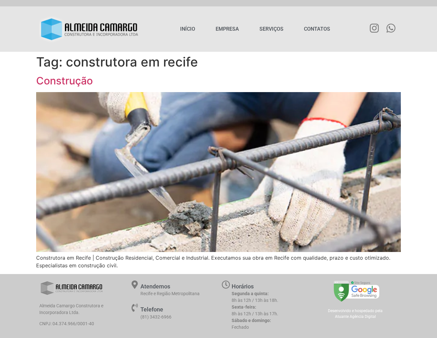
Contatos (317, 29)
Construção (64, 81)
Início (187, 29)
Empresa (227, 29)
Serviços (271, 29)
